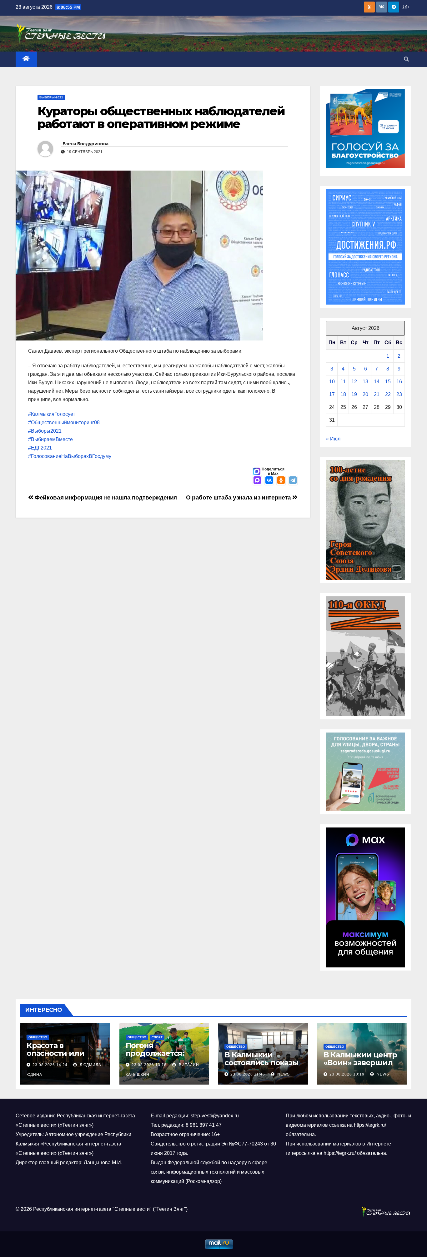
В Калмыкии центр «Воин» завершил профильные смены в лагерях (360, 1066)
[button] (406, 59)
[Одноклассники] (281, 480)
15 (388, 381)
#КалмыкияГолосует (51, 414)
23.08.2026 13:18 (149, 1065)
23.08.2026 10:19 (346, 1074)
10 (332, 381)
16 (399, 381)
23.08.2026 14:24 (50, 1065)
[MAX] (257, 480)
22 (388, 394)
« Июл (333, 438)
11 (343, 381)
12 (354, 381)
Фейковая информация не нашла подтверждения (105, 497)
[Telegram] (293, 480)
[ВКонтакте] (269, 480)
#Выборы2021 (45, 431)
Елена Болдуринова (85, 144)
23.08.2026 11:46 (247, 1074)
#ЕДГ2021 (40, 447)
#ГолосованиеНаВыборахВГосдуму (69, 456)
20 (365, 394)
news (283, 1074)
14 (376, 381)
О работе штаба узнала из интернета (239, 497)
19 (354, 394)
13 (365, 381)
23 (399, 394)
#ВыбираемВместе (50, 439)
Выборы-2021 (51, 97)
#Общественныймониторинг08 (64, 422)
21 (376, 394)
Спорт (157, 1037)
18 (343, 394)
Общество (37, 1037)
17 (332, 394)
